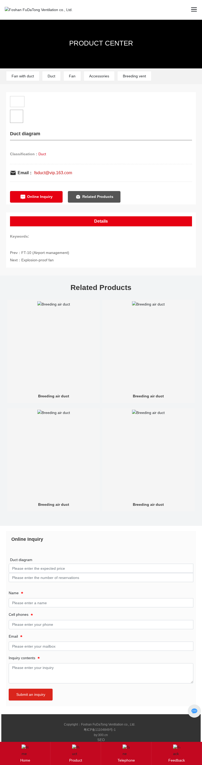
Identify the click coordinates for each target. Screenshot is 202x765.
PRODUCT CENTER (101, 43)
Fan (72, 76)
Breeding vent (134, 76)
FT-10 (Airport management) (45, 253)
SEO (101, 740)
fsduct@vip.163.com (53, 173)
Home (25, 760)
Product (75, 760)
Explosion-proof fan (37, 260)
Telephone (126, 760)
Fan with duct (23, 76)
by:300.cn (101, 735)
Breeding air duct (53, 396)
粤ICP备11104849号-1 (100, 730)
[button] (185, 34)
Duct (51, 76)
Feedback (176, 760)
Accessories (99, 76)
